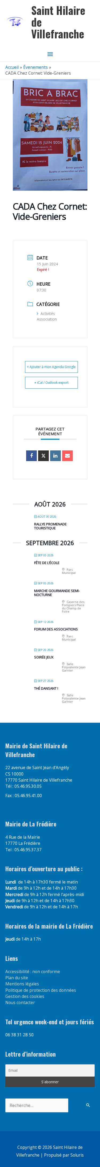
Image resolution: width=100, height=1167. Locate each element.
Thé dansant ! (46, 688)
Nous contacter (20, 1002)
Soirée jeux (44, 657)
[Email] (67, 455)
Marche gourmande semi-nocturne (57, 592)
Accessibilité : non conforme (32, 971)
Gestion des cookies (24, 996)
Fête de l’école (46, 562)
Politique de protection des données (40, 990)
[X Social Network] (43, 455)
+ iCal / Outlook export (51, 382)
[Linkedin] (55, 455)
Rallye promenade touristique (50, 526)
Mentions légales (22, 984)
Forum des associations (56, 629)
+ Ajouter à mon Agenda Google (51, 367)
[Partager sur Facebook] (31, 455)
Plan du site (16, 978)
